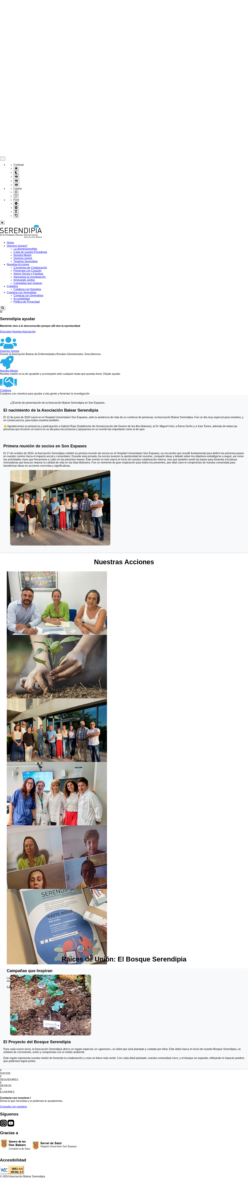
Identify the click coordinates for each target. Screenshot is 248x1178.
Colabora (12, 286)
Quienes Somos (9, 351)
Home (10, 242)
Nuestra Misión (22, 255)
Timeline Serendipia (25, 261)
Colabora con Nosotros (27, 289)
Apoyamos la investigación (29, 276)
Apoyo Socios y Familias (28, 273)
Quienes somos (22, 258)
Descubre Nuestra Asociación (18, 331)
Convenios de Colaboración (30, 267)
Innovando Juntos (24, 279)
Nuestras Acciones (18, 264)
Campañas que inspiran (27, 283)
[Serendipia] (21, 236)
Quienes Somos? (17, 245)
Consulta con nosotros (13, 1106)
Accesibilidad (21, 298)
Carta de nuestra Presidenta (30, 252)
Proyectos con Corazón (27, 270)
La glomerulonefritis (25, 248)
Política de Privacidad (26, 301)
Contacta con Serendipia (21, 292)
